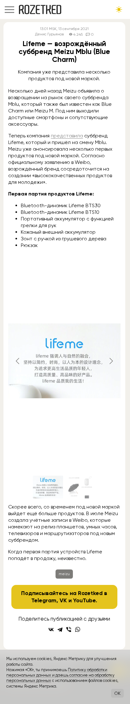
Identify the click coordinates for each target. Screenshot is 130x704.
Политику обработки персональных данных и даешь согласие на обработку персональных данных (60, 675)
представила (67, 136)
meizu (64, 574)
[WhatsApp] (77, 629)
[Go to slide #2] (81, 487)
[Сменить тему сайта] (119, 9)
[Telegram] (60, 629)
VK (63, 600)
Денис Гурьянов (49, 34)
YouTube (84, 600)
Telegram (43, 600)
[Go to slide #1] (48, 487)
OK (117, 693)
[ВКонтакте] (51, 629)
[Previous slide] (18, 361)
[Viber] (69, 629)
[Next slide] (110, 361)
